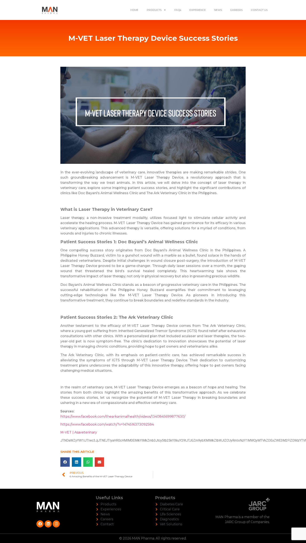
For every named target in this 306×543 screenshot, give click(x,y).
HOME (134, 9)
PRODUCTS (154, 9)
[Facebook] (40, 523)
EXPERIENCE (197, 9)
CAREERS (236, 9)
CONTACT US (259, 9)
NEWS (218, 9)
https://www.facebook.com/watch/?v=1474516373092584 (107, 424)
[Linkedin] (48, 523)
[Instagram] (56, 523)
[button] (65, 462)
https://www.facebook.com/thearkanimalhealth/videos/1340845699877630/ (123, 416)
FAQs (177, 9)
